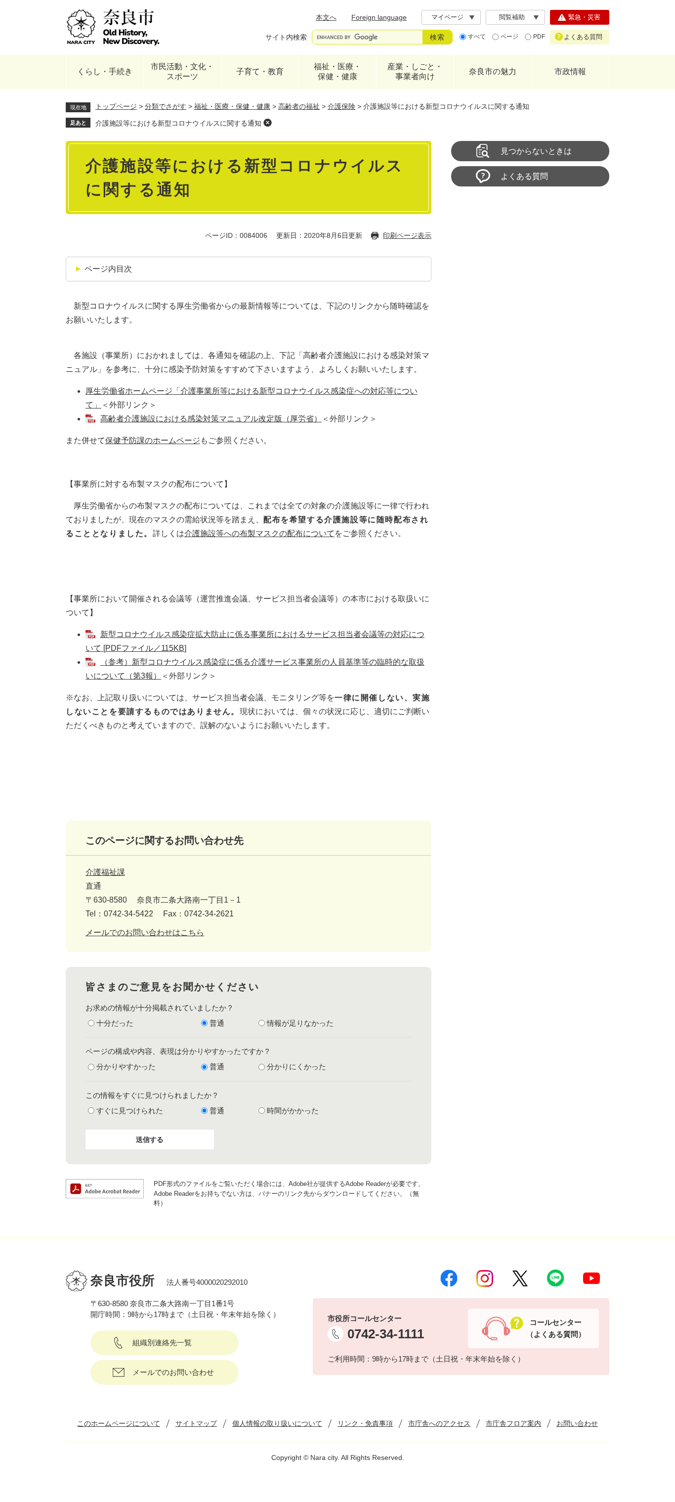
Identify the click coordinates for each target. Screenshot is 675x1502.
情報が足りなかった (300, 1023)
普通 (217, 1023)
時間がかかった (293, 1110)
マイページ (447, 17)
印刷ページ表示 (407, 235)
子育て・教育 (260, 71)
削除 (267, 123)
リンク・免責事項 (365, 1423)
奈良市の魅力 (492, 71)
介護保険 (341, 106)
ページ (509, 36)
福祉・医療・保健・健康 (337, 71)
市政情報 (570, 71)
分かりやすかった (126, 1066)
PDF (539, 36)
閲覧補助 (512, 17)
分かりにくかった (296, 1066)
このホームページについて (118, 1423)
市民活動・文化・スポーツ (182, 71)
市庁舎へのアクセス (439, 1423)
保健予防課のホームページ (152, 440)
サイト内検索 (286, 37)
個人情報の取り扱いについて (277, 1423)
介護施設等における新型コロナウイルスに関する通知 (178, 123)
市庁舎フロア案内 (513, 1423)
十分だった (114, 1023)
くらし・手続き (104, 71)
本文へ (326, 17)
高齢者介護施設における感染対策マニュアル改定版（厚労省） (211, 418)
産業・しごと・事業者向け (415, 71)
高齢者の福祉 (299, 106)
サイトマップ (196, 1423)
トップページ (116, 106)
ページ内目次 (108, 269)
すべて (477, 36)
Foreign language (379, 17)
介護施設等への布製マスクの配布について (259, 533)
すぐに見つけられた (129, 1110)
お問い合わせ (577, 1423)
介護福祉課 (105, 872)
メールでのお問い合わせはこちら (144, 932)
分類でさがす (165, 106)
